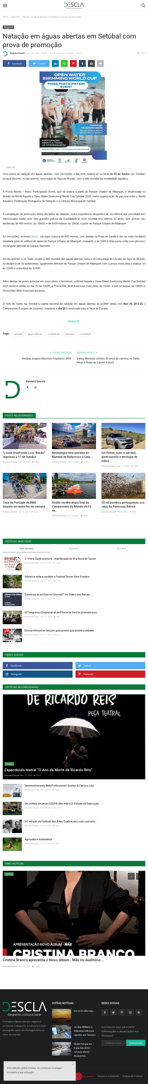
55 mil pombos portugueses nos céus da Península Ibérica (123, 504)
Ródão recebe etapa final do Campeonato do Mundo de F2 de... (71, 506)
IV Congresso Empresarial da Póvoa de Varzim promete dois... (62, 612)
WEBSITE (74, 321)
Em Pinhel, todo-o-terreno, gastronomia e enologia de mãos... (119, 457)
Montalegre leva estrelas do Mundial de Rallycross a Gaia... (72, 455)
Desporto (15, 16)
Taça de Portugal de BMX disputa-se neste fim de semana (24, 504)
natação (18, 333)
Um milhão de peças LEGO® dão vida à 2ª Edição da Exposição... (63, 803)
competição (85, 333)
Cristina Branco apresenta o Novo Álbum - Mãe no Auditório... (53, 960)
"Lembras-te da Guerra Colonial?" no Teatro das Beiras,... (58, 594)
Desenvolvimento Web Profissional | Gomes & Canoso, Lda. (59, 785)
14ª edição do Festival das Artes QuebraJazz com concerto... (61, 821)
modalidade (54, 333)
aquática (69, 333)
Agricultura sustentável (38, 839)
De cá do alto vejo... (84, 1011)
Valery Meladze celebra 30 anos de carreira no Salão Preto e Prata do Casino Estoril (108, 360)
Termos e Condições (108, 1076)
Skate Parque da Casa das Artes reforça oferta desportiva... (83, 1050)
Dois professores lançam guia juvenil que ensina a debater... (60, 630)
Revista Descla (17, 53)
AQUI (34, 236)
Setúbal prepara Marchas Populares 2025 (46, 358)
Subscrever (136, 1043)
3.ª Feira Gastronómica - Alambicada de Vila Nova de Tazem (60, 558)
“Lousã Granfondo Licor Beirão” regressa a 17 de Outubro (24, 455)
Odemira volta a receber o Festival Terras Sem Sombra (57, 576)
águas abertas (35, 333)
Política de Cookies (133, 1076)
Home (5, 16)
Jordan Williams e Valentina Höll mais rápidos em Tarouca (84, 1031)
